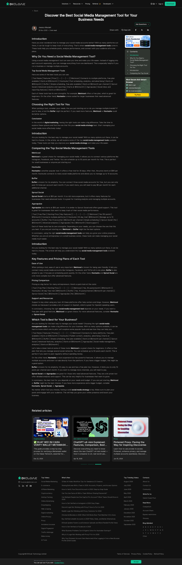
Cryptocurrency (29, 439)
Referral (95, 4)
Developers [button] (107, 4)
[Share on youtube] (31, 486)
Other (145, 536)
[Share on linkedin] (23, 486)
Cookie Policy (147, 554)
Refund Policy (159, 554)
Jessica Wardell (45, 27)
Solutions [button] (65, 4)
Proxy (105, 439)
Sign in (161, 4)
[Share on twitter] (19, 486)
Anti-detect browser (70, 439)
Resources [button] (76, 4)
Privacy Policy (136, 554)
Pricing (87, 4)
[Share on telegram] (27, 486)
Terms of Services (123, 554)
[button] (154, 4)
